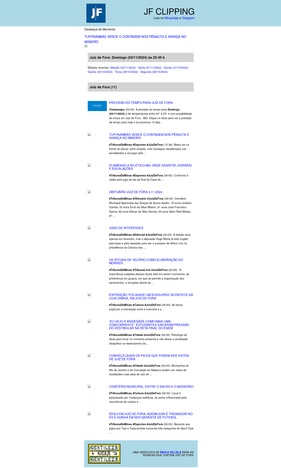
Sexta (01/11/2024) (150, 67)
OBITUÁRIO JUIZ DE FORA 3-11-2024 (135, 192)
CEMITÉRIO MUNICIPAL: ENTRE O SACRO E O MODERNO (151, 386)
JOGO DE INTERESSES (126, 228)
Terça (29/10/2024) (126, 72)
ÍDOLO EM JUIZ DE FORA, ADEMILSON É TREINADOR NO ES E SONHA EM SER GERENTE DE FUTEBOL (150, 415)
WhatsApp (172, 18)
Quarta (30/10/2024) (100, 72)
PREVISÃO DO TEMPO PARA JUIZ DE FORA (141, 102)
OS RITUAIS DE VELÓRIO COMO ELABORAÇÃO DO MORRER (146, 261)
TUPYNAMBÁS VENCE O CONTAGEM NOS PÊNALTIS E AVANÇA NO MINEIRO (149, 136)
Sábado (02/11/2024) (123, 67)
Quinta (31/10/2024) (176, 67)
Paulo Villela (170, 452)
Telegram (188, 18)
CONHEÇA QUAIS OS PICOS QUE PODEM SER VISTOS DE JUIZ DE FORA (149, 357)
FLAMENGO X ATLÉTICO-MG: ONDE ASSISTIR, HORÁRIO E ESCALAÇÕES (150, 167)
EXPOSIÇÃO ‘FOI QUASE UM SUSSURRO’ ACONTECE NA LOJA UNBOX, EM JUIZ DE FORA (151, 296)
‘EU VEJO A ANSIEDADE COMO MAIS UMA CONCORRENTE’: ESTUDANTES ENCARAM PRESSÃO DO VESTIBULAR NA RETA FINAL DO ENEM (149, 324)
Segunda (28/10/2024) (154, 72)
